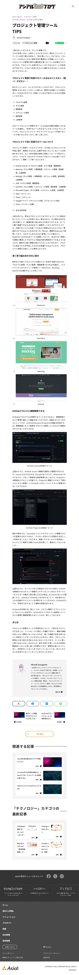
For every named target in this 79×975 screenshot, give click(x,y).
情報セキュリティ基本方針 (12, 957)
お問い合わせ (10, 947)
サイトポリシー (8, 953)
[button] (41, 288)
